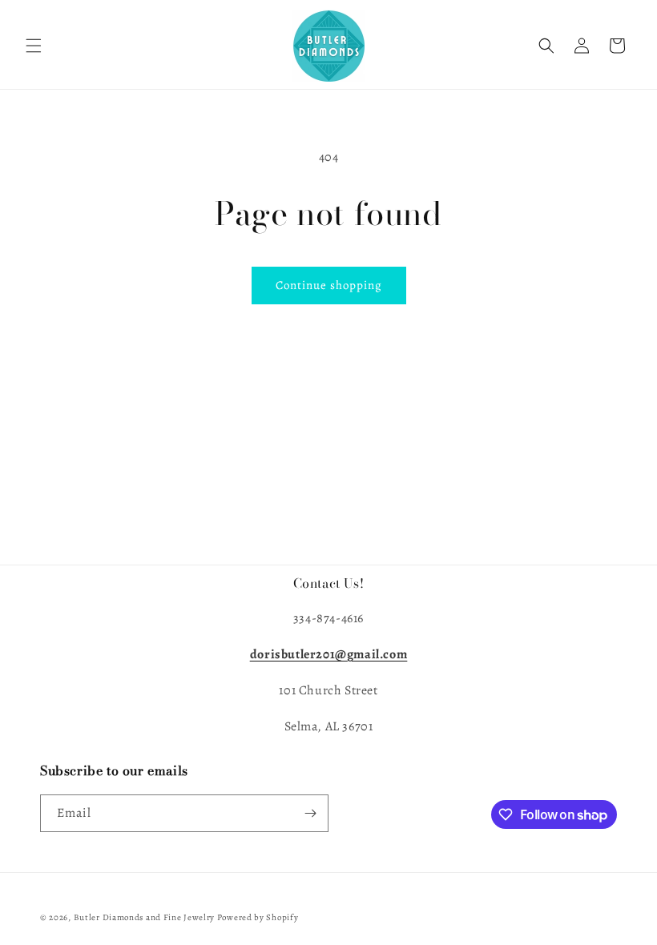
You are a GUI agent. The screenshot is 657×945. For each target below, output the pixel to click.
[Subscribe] (310, 813)
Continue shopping (329, 285)
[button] (33, 45)
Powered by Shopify (258, 917)
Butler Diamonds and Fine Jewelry (145, 917)
